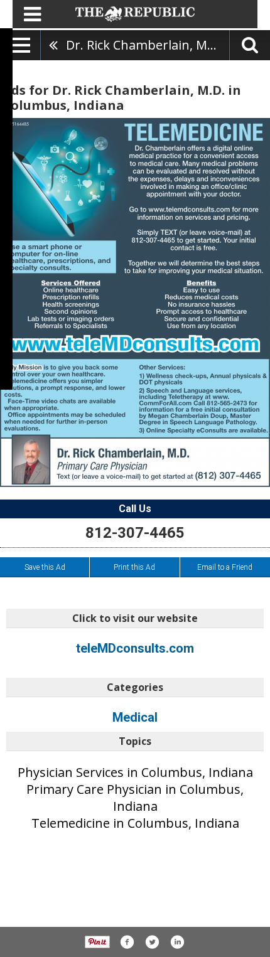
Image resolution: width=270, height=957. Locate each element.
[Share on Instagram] (177, 942)
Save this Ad (44, 567)
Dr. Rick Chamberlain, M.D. (144, 44)
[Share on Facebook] (127, 942)
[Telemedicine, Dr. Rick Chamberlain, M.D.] (135, 302)
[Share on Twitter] (152, 942)
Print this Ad (134, 567)
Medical (135, 717)
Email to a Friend (224, 567)
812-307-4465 (135, 533)
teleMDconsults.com (135, 648)
